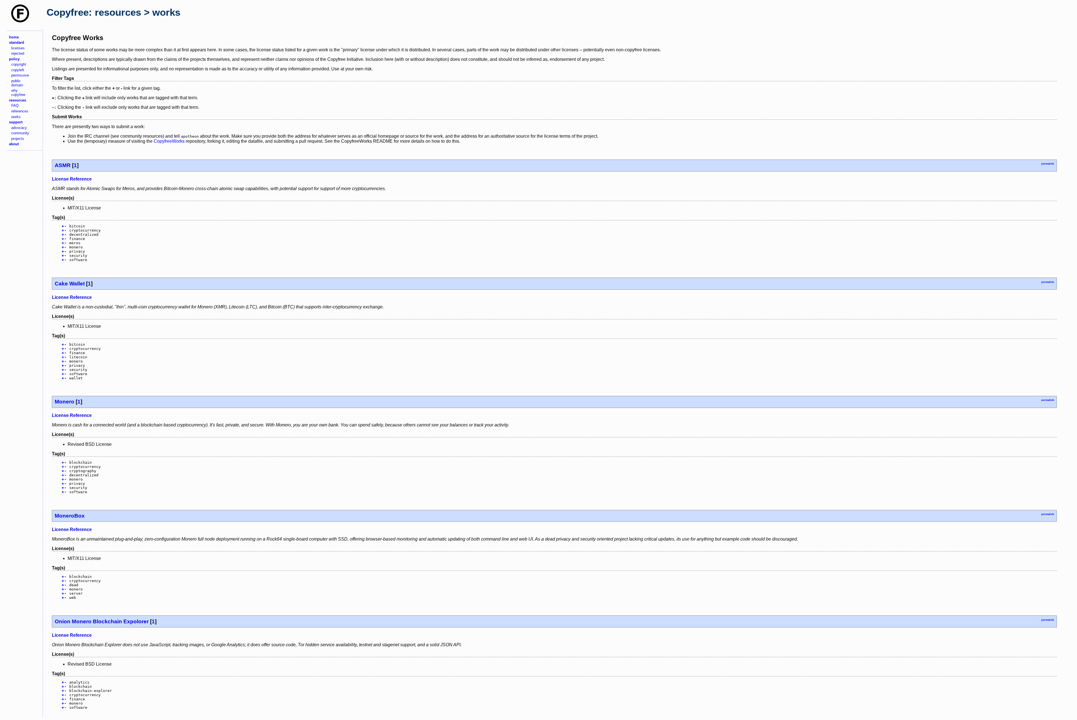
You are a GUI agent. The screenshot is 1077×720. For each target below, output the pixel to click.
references (19, 111)
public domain (17, 83)
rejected (17, 53)
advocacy (19, 128)
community (20, 133)
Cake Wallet (70, 284)
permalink (1047, 163)
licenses (18, 48)
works (16, 117)
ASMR (63, 165)
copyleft (17, 70)
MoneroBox (70, 516)
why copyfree (18, 92)
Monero (64, 402)
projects (17, 139)
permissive (20, 75)
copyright (18, 64)
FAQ (15, 105)
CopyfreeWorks (169, 141)
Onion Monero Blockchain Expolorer (102, 621)
